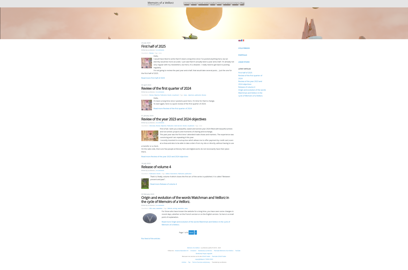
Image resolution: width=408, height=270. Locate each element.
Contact (235, 3)
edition (168, 173)
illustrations (173, 173)
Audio (213, 3)
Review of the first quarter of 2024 (166, 88)
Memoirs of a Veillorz (161, 2)
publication (198, 95)
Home (187, 3)
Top (189, 262)
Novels (169, 95)
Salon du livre (178, 126)
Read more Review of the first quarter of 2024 (173, 108)
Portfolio (242, 55)
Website (170, 208)
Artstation (193, 250)
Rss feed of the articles (150, 238)
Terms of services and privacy (201, 262)
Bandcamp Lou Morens (205, 250)
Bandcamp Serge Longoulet (204, 253)
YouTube (237, 250)
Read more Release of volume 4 (163, 184)
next (191, 232)
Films (219, 3)
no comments (160, 50)
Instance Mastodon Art (181, 250)
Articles (184, 262)
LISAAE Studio (244, 62)
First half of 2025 (153, 46)
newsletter (159, 208)
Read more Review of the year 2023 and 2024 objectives (164, 156)
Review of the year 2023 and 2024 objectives (173, 119)
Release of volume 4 (156, 166)
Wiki (150, 208)
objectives (191, 95)
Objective (157, 95)
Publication (163, 95)
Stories (193, 3)
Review (151, 53)
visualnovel (175, 95)
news (185, 95)
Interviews (152, 126)
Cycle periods (244, 48)
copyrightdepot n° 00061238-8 (204, 259)
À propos (227, 3)
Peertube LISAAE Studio (219, 256)
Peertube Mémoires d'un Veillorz (223, 250)
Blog (242, 3)
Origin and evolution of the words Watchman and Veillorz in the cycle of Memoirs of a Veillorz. (185, 199)
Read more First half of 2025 (153, 78)
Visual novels (203, 3)
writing (175, 208)
